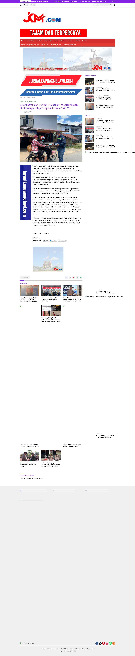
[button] (110, 4)
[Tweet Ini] (70, 277)
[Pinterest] (103, 643)
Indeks (33, 5)
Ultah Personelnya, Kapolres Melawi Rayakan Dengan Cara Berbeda (28, 464)
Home (22, 40)
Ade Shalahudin (27, 111)
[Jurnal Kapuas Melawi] (43, 18)
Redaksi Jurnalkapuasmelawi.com (30, 44)
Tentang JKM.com (56, 44)
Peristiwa (39, 40)
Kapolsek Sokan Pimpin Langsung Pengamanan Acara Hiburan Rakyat (29, 445)
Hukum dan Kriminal (60, 40)
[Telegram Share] (77, 277)
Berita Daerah (24, 101)
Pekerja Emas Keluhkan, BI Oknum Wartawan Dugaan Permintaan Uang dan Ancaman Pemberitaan (29, 299)
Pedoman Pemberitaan (70, 44)
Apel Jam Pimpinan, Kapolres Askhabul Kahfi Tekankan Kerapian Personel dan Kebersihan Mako (50, 464)
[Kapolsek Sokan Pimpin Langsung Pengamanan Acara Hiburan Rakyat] (29, 374)
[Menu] (21, 4)
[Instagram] (107, 643)
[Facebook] (96, 643)
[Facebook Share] (66, 277)
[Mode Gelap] (114, 4)
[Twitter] (100, 643)
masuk (29, 478)
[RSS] (113, 643)
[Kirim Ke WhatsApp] (81, 277)
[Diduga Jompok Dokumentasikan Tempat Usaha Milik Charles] (73, 374)
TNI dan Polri (30, 40)
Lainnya (70, 40)
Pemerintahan (48, 40)
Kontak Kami (44, 44)
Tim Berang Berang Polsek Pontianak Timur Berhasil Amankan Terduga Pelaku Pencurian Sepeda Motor (51, 319)
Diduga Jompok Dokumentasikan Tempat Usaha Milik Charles (72, 445)
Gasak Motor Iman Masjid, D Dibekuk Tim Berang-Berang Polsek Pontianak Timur (53, 1)
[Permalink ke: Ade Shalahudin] (21, 112)
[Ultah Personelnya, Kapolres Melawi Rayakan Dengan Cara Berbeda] (29, 455)
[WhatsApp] (110, 643)
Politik (78, 40)
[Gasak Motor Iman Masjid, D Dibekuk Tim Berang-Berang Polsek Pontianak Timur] (51, 290)
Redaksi (26, 5)
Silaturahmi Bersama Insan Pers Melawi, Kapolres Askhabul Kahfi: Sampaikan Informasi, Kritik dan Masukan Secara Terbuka (72, 299)
